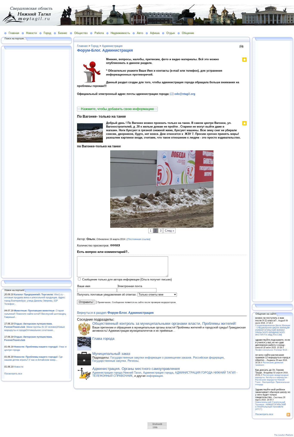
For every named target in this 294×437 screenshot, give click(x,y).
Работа (99, 33)
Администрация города (158, 372)
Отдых (170, 33)
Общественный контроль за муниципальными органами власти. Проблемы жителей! (164, 324)
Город (47, 33)
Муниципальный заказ (111, 354)
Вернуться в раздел (115, 312)
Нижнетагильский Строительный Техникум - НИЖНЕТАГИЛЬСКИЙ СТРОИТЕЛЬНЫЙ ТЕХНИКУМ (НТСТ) (270, 405)
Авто (140, 33)
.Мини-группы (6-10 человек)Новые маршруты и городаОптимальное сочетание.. (34, 326)
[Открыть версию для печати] (242, 46)
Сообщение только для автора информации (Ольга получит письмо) (127, 279)
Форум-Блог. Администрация (105, 50)
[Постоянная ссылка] (138, 239)
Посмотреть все (13, 373)
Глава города (103, 339)
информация (154, 375)
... (174, 330)
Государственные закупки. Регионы (115, 360)
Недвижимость (120, 33)
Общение (188, 33)
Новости (31, 33)
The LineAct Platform (283, 435)
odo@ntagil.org (184, 93)
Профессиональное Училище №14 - (271, 350)
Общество (81, 33)
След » (169, 230)
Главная (14, 33)
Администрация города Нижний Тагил (116, 372)
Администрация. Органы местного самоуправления (136, 369)
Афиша (154, 33)
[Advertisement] (36, 163)
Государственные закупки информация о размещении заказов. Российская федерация (167, 357)
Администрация (112, 46)
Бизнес (62, 33)
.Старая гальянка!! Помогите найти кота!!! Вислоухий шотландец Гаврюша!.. (35, 313)
